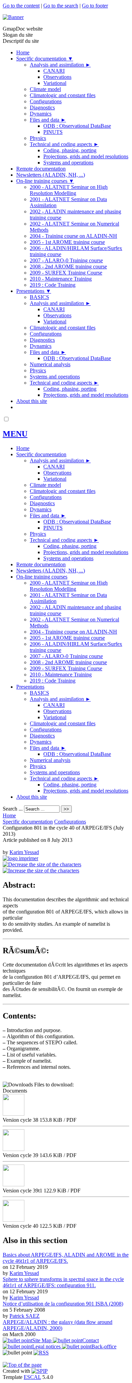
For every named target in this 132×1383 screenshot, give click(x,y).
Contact (90, 1340)
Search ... (13, 809)
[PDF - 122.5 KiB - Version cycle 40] (13, 1220)
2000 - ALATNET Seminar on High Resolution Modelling (69, 190)
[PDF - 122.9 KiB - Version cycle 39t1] (13, 1184)
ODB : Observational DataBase (77, 126)
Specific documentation (44, 58)
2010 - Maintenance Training (61, 279)
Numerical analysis (50, 364)
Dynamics (40, 114)
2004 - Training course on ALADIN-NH (73, 236)
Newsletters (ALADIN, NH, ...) (50, 175)
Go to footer (95, 5)
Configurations (46, 101)
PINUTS (53, 132)
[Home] (13, 17)
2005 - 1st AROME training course (67, 242)
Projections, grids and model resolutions (85, 156)
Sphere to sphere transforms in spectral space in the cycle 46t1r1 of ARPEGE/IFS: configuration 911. (63, 1282)
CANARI (54, 71)
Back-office (103, 1346)
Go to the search (60, 5)
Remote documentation (41, 169)
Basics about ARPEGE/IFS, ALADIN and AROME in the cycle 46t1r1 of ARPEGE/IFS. (66, 1258)
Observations (57, 77)
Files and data (48, 120)
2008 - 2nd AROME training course (68, 266)
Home (22, 52)
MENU (15, 433)
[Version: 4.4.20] (39, 1371)
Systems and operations (68, 162)
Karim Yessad (24, 852)
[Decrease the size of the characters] (42, 864)
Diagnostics (42, 107)
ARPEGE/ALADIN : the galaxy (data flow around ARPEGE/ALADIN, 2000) (57, 1325)
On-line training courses (45, 181)
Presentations (33, 291)
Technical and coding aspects (64, 144)
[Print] (20, 858)
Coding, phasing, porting (69, 150)
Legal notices (47, 1346)
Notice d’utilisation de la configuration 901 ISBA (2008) (63, 1304)
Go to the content (21, 5)
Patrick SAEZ (24, 1316)
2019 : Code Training (52, 285)
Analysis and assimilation (60, 65)
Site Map (42, 1340)
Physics (38, 138)
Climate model (45, 89)
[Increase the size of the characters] (41, 870)
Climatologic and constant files (62, 95)
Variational (54, 83)
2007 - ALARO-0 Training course (66, 260)
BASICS (39, 297)
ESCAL (32, 1377)
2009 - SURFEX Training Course (66, 273)
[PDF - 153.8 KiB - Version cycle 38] (13, 1114)
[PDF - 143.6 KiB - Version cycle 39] (13, 1149)
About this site (31, 401)
